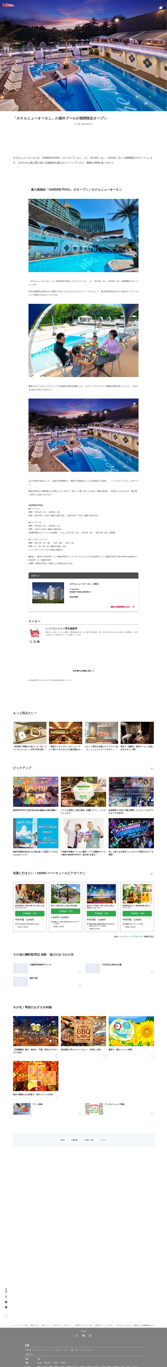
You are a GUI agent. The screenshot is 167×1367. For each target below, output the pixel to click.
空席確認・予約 (30, 913)
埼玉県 (55, 1362)
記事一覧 (28, 1350)
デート (49, 1350)
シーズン (65, 1350)
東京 (63, 1140)
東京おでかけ (57, 1325)
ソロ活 (57, 1350)
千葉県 (63, 1362)
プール (104, 1139)
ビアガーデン (138, 936)
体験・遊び (89, 1140)
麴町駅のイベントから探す (104, 1325)
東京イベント (68, 1325)
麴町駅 (75, 1140)
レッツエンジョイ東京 (20, 1325)
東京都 (39, 1362)
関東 (38, 1359)
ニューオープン (39, 1350)
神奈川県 (47, 1362)
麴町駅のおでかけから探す (84, 1325)
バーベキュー (124, 936)
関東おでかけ (34, 1325)
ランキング (89, 1350)
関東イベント (46, 1325)
